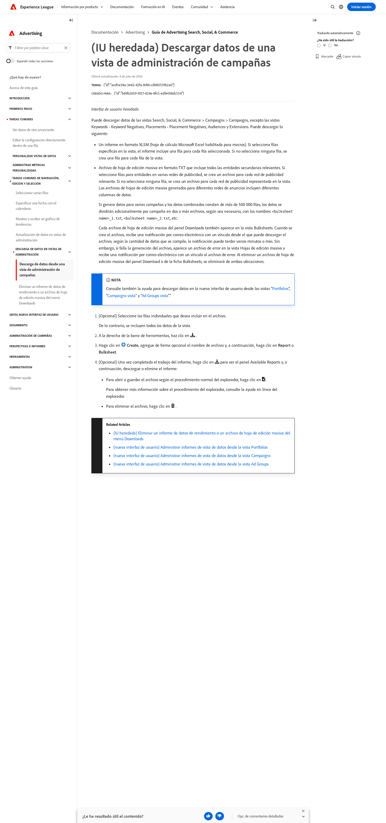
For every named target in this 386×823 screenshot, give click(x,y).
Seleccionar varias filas (32, 192)
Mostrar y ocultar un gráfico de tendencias (38, 221)
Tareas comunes (21, 119)
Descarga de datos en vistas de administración (38, 251)
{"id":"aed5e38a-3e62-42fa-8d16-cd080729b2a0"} (139, 84)
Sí (324, 45)
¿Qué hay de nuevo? (25, 77)
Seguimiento (18, 325)
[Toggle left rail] (71, 21)
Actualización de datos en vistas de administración (41, 237)
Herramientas (19, 357)
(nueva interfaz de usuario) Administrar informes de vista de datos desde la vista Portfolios (190, 447)
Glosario (15, 388)
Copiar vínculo (352, 56)
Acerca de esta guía (23, 87)
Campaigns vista (121, 295)
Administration (20, 367)
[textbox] (38, 48)
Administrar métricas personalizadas (29, 167)
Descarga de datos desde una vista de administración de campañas (42, 269)
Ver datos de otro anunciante (33, 129)
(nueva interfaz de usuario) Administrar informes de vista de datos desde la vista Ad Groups (191, 464)
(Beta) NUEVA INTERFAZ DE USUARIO (34, 315)
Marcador (327, 56)
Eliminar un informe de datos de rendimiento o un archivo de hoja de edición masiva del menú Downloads (43, 295)
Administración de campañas (30, 336)
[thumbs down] (219, 816)
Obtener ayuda (20, 377)
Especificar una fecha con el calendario (36, 206)
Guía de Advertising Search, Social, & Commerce (195, 32)
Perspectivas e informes (27, 346)
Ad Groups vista (155, 295)
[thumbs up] (208, 816)
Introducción (19, 98)
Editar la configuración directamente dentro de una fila (39, 143)
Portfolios (280, 288)
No (336, 45)
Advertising (135, 32)
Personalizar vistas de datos (34, 156)
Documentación (105, 32)
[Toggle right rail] (314, 21)
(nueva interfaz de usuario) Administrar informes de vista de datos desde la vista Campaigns (191, 455)
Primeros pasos (20, 109)
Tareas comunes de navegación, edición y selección (35, 180)
